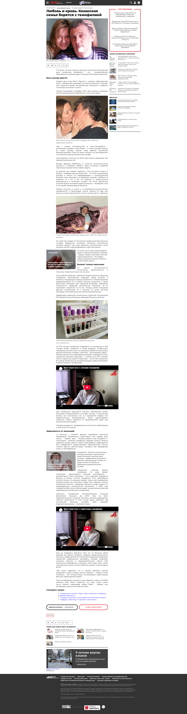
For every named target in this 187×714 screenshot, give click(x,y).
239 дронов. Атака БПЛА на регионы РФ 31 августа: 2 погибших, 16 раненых (125, 22)
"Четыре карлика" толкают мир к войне (127, 120)
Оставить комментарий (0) (94, 607)
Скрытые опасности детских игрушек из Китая (128, 113)
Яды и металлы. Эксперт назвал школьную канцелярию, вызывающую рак (127, 77)
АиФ (68, 60)
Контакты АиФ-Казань (80, 678)
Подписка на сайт (66, 678)
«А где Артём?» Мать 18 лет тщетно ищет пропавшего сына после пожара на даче (128, 64)
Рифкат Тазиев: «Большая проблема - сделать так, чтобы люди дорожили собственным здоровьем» (90, 638)
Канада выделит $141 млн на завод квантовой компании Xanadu (127, 100)
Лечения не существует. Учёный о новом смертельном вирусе (128, 70)
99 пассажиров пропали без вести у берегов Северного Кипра (128, 126)
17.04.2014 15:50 (50, 8)
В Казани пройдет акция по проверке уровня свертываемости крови (65, 631)
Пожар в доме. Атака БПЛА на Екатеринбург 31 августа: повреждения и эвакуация (125, 14)
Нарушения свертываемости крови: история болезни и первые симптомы (96, 631)
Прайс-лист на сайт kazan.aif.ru (122, 678)
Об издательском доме (68, 676)
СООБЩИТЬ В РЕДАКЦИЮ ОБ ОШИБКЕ (107, 680)
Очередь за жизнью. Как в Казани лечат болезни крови (82, 598)
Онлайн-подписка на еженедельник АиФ (114, 676)
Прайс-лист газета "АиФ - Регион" (100, 678)
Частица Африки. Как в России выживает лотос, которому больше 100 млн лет (128, 58)
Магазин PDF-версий (93, 676)
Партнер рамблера (77, 706)
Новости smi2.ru (52, 669)
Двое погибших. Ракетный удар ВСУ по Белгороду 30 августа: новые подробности (125, 30)
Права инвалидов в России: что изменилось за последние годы (64, 636)
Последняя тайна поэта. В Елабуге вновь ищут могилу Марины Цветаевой (125, 45)
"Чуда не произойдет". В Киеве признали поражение (126, 107)
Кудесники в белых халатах (63, 641)
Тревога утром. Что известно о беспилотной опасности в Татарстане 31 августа (125, 38)
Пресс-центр (81, 676)
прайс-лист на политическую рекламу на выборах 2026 (78, 680)
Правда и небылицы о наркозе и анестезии (78, 600)
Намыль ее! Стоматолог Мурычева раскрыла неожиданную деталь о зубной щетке (128, 90)
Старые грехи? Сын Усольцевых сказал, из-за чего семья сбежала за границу (129, 83)
